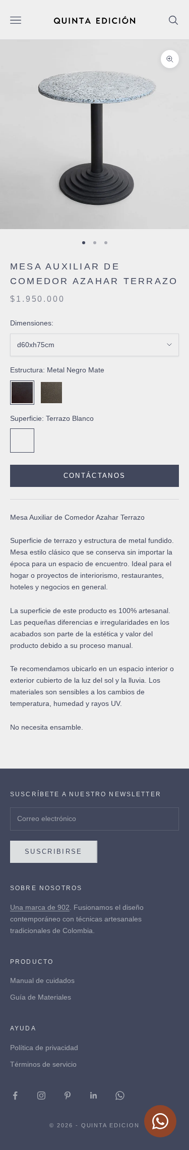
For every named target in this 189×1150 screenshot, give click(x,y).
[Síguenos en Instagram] (41, 1095)
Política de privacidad (44, 1048)
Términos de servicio (43, 1064)
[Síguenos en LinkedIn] (94, 1095)
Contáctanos (95, 475)
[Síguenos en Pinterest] (67, 1095)
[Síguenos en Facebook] (15, 1095)
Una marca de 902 (40, 907)
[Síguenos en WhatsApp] (120, 1095)
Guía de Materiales (40, 997)
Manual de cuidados (42, 980)
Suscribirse (54, 851)
